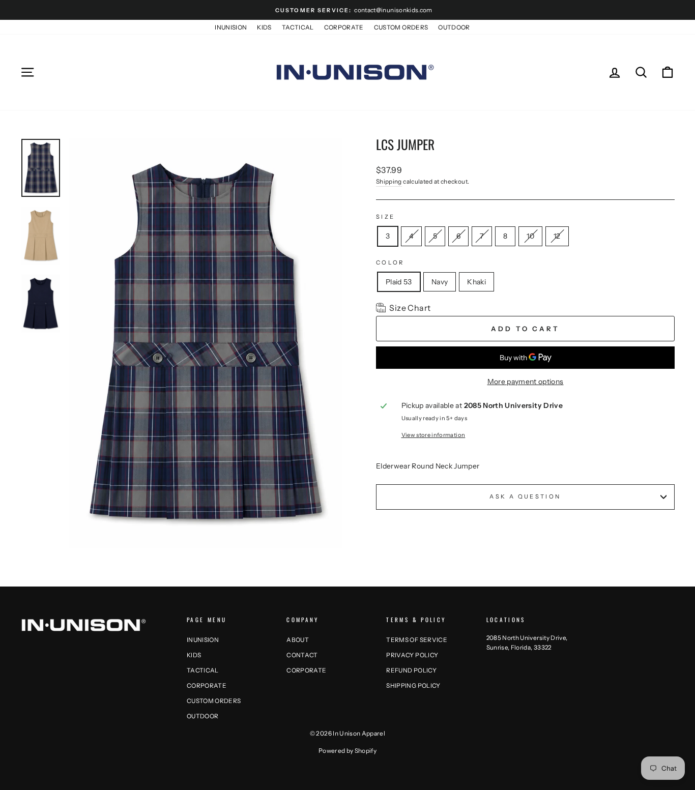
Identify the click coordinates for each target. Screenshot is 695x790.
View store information (433, 434)
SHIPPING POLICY (413, 685)
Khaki (476, 281)
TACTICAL (298, 27)
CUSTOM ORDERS (401, 27)
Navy (439, 281)
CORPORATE (344, 27)
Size (385, 216)
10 (530, 234)
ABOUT (297, 639)
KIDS (264, 27)
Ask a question (525, 496)
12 (557, 234)
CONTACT (301, 655)
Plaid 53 (399, 281)
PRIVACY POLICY (412, 655)
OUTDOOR (454, 27)
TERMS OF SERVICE (416, 639)
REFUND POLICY (411, 670)
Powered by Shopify (347, 750)
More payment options (525, 381)
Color (390, 262)
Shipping (389, 181)
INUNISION (231, 27)
